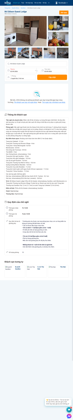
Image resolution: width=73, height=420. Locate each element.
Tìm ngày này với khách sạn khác (53, 102)
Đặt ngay (64, 12)
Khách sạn (16, 3)
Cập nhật (52, 77)
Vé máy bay (29, 3)
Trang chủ (7, 8)
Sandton (23, 8)
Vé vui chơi (37, 3)
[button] (58, 402)
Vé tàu (45, 3)
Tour (22, 3)
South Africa (15, 8)
